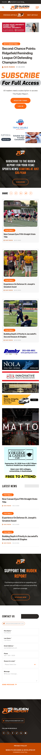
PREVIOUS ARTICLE (10, 15)
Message (7, 671)
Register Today (20, 100)
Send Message (8, 684)
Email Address (9, 646)
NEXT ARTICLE (32, 15)
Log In (20, 106)
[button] (3, 7)
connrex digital (20, 752)
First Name (8, 631)
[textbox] (18, 664)
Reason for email (9, 661)
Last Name (8, 638)
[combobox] (20, 664)
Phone (6, 653)
